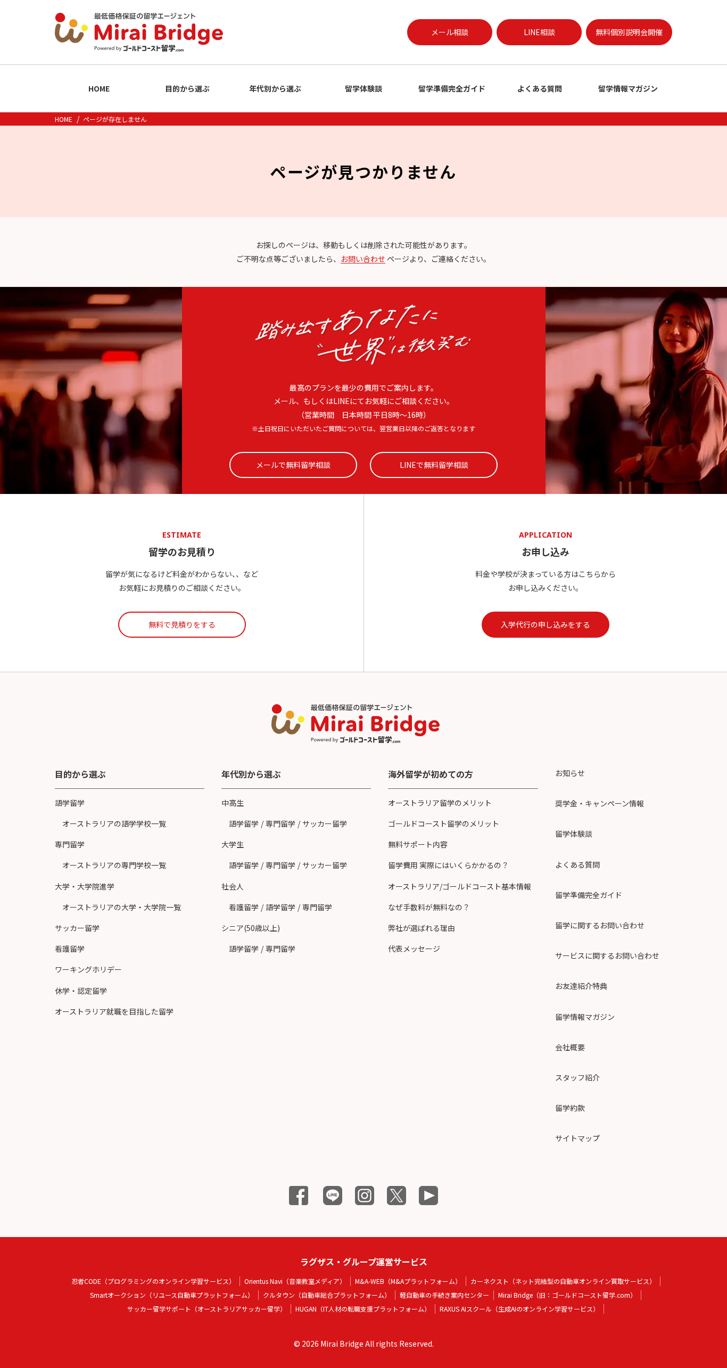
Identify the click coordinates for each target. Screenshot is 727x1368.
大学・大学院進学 (84, 886)
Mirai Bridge (341, 1343)
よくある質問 (539, 88)
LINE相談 (539, 32)
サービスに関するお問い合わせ (607, 955)
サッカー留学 (77, 927)
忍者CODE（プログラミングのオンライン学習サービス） (153, 1280)
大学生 (232, 844)
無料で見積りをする (182, 624)
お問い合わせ (363, 258)
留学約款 (570, 1107)
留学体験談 (363, 88)
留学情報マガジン (628, 88)
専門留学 (70, 844)
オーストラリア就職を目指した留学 (114, 1011)
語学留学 (70, 802)
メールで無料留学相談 (293, 464)
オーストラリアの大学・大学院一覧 (121, 907)
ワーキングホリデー (88, 969)
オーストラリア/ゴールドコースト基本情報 (459, 886)
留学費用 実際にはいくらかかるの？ (448, 865)
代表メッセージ (414, 948)
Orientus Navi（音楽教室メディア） (295, 1280)
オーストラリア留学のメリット (440, 802)
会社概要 (570, 1047)
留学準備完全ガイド (451, 88)
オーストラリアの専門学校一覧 (114, 865)
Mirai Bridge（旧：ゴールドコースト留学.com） (567, 1294)
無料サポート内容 (418, 844)
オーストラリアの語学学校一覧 (114, 823)
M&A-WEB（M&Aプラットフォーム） (408, 1280)
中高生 (232, 802)
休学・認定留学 (81, 990)
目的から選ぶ (187, 88)
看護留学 (70, 948)
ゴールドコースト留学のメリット (443, 823)
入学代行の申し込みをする (545, 624)
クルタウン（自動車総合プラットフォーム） (327, 1294)
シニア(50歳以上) (250, 927)
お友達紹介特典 (581, 985)
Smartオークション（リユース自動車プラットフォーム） (172, 1294)
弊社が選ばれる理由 (421, 927)
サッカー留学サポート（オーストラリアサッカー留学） (206, 1308)
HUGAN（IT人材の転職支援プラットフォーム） (363, 1308)
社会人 (232, 886)
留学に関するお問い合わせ (600, 925)
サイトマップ (577, 1138)
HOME (99, 88)
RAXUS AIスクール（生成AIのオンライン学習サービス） (519, 1308)
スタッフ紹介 (577, 1077)
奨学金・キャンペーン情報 (599, 803)
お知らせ (570, 773)
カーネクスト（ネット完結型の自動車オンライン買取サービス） (563, 1280)
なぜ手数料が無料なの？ (429, 907)
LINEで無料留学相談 (434, 464)
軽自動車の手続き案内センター (444, 1294)
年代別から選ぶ (275, 88)
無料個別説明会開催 (629, 32)
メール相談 (449, 32)
